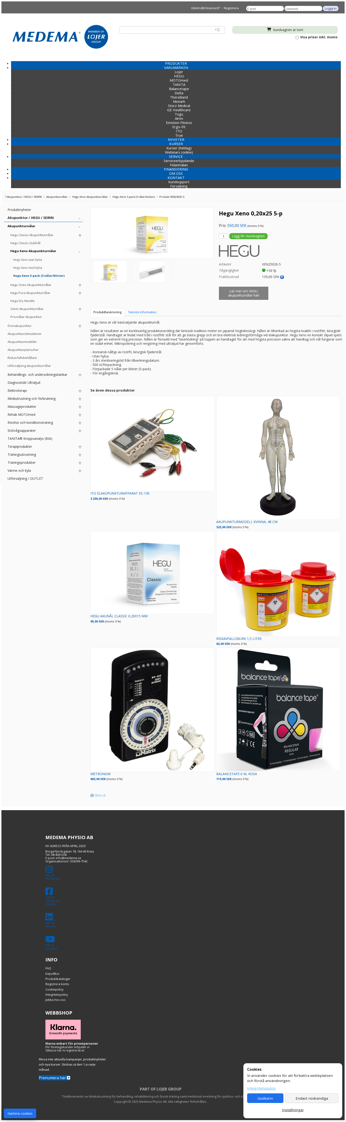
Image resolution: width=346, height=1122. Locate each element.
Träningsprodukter (22, 462)
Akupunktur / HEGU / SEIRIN (31, 217)
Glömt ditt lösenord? (205, 8)
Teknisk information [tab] (142, 312)
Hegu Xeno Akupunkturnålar (33, 251)
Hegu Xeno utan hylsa (27, 260)
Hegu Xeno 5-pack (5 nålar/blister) (38, 276)
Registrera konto (57, 984)
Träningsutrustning (22, 454)
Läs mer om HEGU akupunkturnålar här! (243, 293)
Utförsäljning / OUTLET (25, 478)
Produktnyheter (19, 209)
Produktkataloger (57, 979)
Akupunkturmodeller (22, 342)
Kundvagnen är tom (287, 30)
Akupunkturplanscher (23, 350)
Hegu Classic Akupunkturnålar (31, 235)
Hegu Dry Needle (22, 301)
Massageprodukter (22, 406)
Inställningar (293, 1109)
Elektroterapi (17, 390)
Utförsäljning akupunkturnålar (29, 366)
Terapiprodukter (20, 446)
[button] (176, 67)
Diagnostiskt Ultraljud (24, 382)
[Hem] (60, 36)
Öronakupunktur (20, 326)
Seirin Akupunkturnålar (27, 309)
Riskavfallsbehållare (22, 358)
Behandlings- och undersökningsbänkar (37, 374)
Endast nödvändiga (312, 1098)
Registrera (231, 8)
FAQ (48, 968)
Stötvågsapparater (22, 430)
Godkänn (265, 1098)
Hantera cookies (20, 1113)
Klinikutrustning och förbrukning (32, 398)
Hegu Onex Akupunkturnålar (30, 285)
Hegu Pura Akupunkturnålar (30, 293)
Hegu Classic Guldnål (25, 243)
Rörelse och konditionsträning (30, 422)
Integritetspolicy (56, 994)
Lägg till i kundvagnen (248, 236)
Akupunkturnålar (21, 226)
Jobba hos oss (55, 1000)
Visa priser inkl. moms (318, 37)
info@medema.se (68, 858)
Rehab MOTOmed (21, 414)
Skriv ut (100, 795)
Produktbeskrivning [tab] (107, 312)
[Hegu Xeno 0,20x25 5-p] (110, 271)
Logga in (331, 8)
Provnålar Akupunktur (26, 317)
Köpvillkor (52, 973)
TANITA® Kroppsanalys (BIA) (30, 438)
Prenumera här (53, 1077)
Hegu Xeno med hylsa (27, 268)
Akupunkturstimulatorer (25, 334)
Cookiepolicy (54, 989)
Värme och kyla (19, 470)
